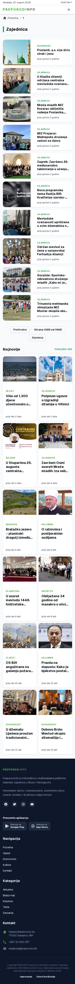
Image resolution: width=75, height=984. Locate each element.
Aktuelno (8, 889)
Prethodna (20, 329)
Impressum (26, 976)
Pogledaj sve (63, 349)
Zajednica (43, 72)
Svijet (10, 391)
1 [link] (23, 18)
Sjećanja (8, 913)
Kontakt (66, 2)
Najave (10, 457)
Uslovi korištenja (45, 976)
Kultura (7, 864)
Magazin (11, 524)
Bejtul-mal (9, 895)
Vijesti (10, 657)
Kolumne (47, 524)
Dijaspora (13, 591)
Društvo (47, 591)
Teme (6, 907)
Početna (13, 18)
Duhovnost (44, 46)
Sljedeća (37, 337)
